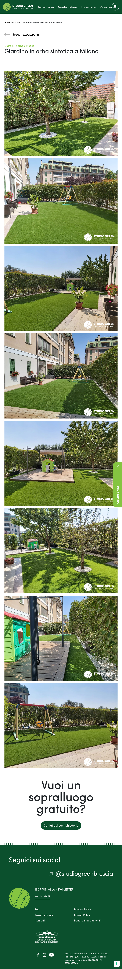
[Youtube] (51, 954)
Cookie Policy (82, 915)
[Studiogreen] (18, 7)
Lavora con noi (44, 915)
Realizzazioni (18, 22)
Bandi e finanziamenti (87, 920)
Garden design (46, 7)
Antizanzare (107, 7)
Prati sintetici (88, 7)
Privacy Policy (82, 909)
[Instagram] (45, 954)
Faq (37, 909)
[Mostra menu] (115, 6)
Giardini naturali (67, 7)
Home (7, 22)
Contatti (40, 920)
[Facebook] (38, 954)
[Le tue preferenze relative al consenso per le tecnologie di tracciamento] (117, 964)
